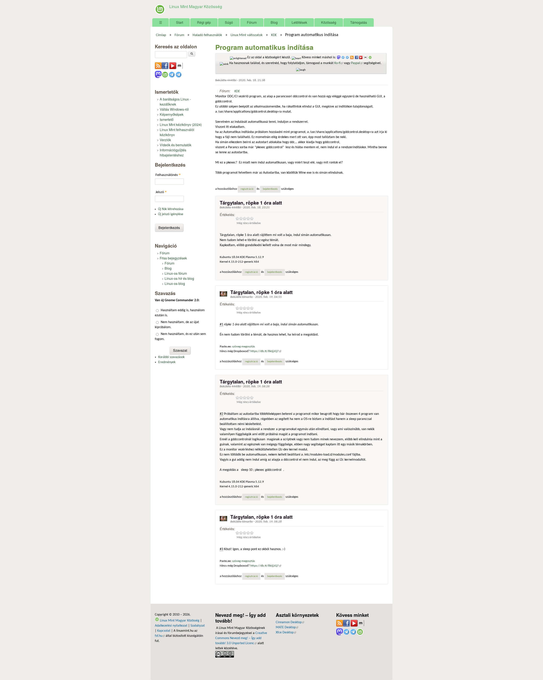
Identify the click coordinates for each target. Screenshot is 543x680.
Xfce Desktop (286, 632)
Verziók (165, 139)
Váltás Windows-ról (174, 109)
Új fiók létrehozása (170, 209)
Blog (274, 22)
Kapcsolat (163, 631)
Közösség (328, 22)
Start (179, 22)
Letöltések (299, 22)
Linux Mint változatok (247, 35)
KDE (274, 35)
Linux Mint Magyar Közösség (195, 6)
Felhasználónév (168, 175)
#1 (221, 324)
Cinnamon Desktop (290, 622)
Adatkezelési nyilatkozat (171, 625)
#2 (221, 414)
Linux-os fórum (176, 273)
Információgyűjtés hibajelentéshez (173, 152)
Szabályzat (197, 625)
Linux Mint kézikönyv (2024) (181, 124)
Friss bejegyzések (173, 258)
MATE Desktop (287, 627)
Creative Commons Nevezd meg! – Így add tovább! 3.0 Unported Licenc (241, 638)
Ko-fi (338, 63)
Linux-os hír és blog (179, 278)
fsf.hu (160, 636)
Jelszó (161, 192)
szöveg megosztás (243, 346)
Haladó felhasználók (207, 35)
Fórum (252, 22)
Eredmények (166, 362)
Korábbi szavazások (171, 357)
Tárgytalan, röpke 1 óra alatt (251, 202)
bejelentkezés (270, 189)
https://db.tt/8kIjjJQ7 (265, 351)
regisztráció (247, 189)
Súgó (229, 22)
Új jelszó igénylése (170, 214)
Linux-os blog (175, 283)
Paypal (357, 63)
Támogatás (358, 22)
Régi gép (204, 22)
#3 (221, 549)
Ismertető (167, 119)
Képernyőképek (171, 114)
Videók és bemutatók (175, 144)
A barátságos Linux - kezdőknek (175, 102)
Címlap (161, 35)
